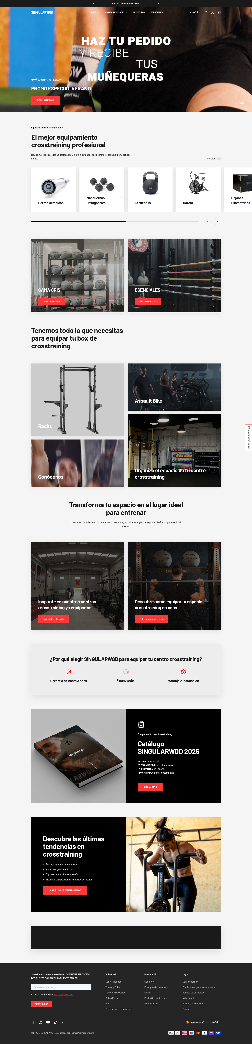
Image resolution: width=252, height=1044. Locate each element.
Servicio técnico (190, 981)
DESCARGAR (150, 787)
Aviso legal (188, 998)
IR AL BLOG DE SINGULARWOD (65, 890)
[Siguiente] (158, 3)
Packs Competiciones (155, 998)
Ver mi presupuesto (248, 437)
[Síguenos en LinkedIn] (63, 1022)
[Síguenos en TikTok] (55, 1022)
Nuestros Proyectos (115, 992)
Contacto (149, 981)
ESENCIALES (157, 12)
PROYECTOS (139, 12)
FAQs (147, 992)
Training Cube (112, 987)
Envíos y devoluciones (193, 1003)
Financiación (151, 1003)
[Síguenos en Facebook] (33, 1022)
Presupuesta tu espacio (156, 987)
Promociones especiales (117, 1009)
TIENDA (92, 12)
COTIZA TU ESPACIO (114, 12)
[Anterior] (93, 3)
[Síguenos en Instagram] (41, 1022)
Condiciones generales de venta (198, 987)
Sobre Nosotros (113, 981)
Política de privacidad (193, 992)
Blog (107, 1003)
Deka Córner (111, 998)
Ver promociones (46, 100)
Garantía (186, 1009)
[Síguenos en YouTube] (48, 1022)
